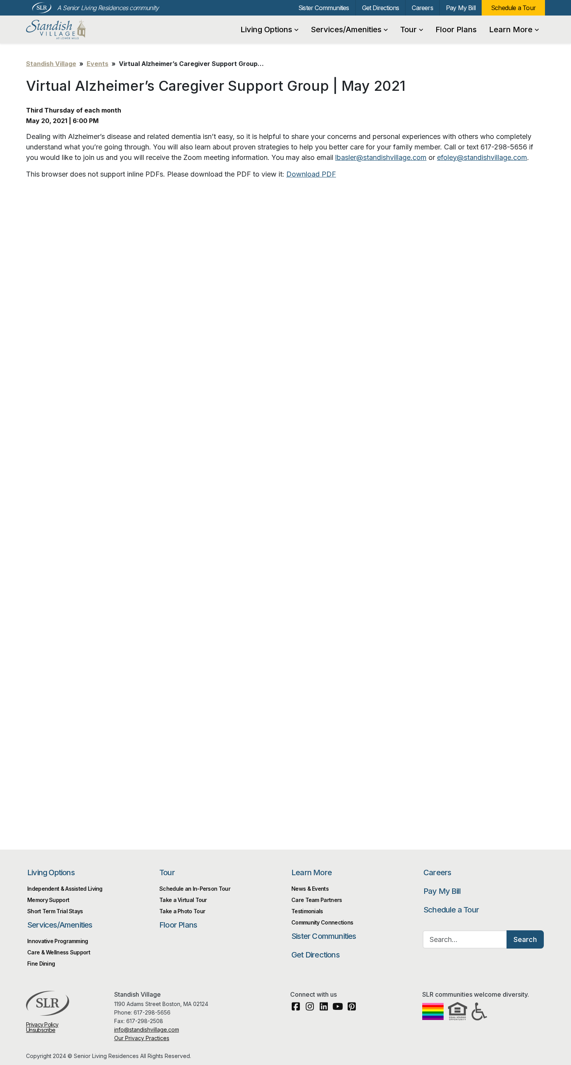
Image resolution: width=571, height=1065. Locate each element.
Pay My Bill (460, 8)
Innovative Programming (57, 941)
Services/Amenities (346, 29)
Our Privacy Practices (141, 1038)
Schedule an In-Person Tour (194, 888)
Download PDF (311, 174)
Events (97, 64)
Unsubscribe (40, 1030)
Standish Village (68, 29)
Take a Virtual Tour (183, 900)
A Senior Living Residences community (107, 8)
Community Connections (322, 922)
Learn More (511, 29)
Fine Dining (41, 963)
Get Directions (380, 8)
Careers (422, 8)
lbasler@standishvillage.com (381, 157)
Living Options (266, 29)
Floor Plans (456, 29)
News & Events (310, 888)
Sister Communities (323, 8)
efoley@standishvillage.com (482, 157)
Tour (408, 29)
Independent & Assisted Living (65, 888)
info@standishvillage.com (146, 1029)
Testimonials (307, 911)
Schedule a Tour (513, 8)
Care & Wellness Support (58, 952)
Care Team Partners (316, 900)
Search (525, 939)
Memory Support (48, 900)
